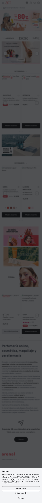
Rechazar (21, 498)
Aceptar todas (21, 488)
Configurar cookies (21, 493)
